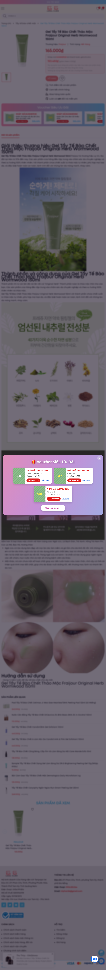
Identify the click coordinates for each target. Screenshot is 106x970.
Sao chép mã (33, 480)
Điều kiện (45, 480)
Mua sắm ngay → (53, 508)
